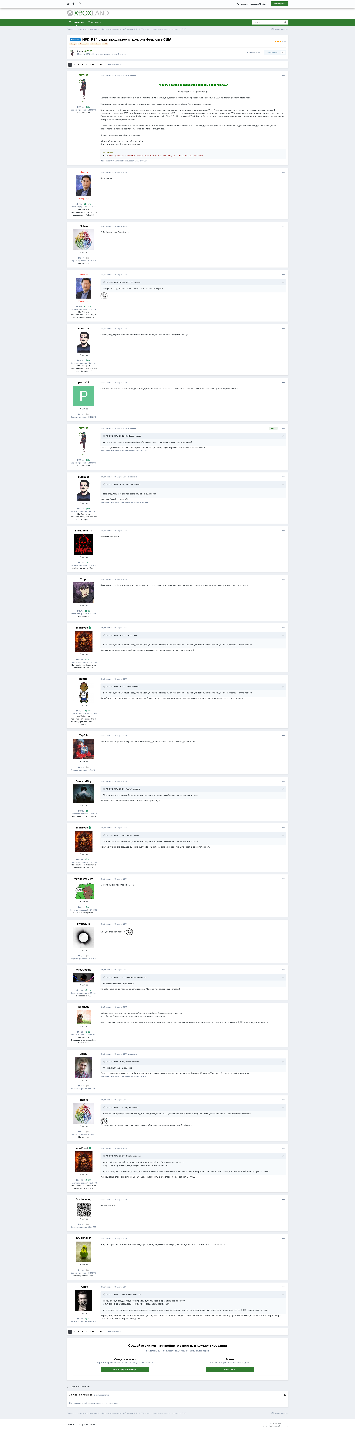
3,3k (81, 1270)
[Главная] (68, 4)
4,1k (81, 956)
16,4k (80, 990)
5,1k (81, 907)
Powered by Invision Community (275, 1426)
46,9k (80, 659)
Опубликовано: (114, 75)
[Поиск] (285, 22)
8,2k (81, 1224)
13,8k (81, 107)
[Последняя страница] (101, 65)
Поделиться (254, 53)
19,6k (81, 360)
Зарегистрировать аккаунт (125, 1369)
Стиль (70, 1424)
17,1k (82, 811)
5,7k (81, 611)
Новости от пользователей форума (109, 54)
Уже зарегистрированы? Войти (251, 4)
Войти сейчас (230, 1369)
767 (82, 1086)
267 (82, 562)
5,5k (81, 1319)
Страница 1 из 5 (113, 65)
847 (82, 258)
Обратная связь (87, 1424)
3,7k (81, 1032)
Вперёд (93, 65)
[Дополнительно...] (283, 75)
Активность (96, 22)
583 (82, 767)
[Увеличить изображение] (104, 295)
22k (80, 204)
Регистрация (280, 4)
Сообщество (77, 22)
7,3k (82, 414)
